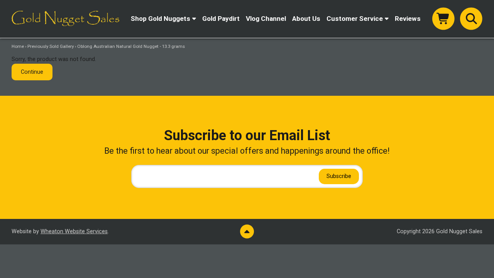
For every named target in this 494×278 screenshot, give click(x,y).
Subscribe (339, 176)
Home (18, 46)
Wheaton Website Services (74, 231)
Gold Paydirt (221, 18)
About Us (306, 18)
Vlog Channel (266, 18)
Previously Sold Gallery (50, 46)
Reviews (408, 18)
